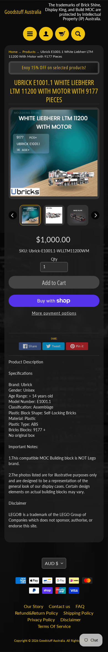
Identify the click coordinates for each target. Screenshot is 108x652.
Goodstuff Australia (22, 12)
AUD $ (51, 563)
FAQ (80, 606)
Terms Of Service (54, 626)
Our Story (33, 606)
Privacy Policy (41, 619)
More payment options (54, 313)
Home (13, 51)
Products (28, 51)
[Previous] (13, 215)
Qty (54, 259)
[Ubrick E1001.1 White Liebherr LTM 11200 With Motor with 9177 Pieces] (30, 215)
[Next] (95, 215)
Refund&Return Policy (36, 612)
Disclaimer (70, 619)
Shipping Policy (78, 612)
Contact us (59, 606)
